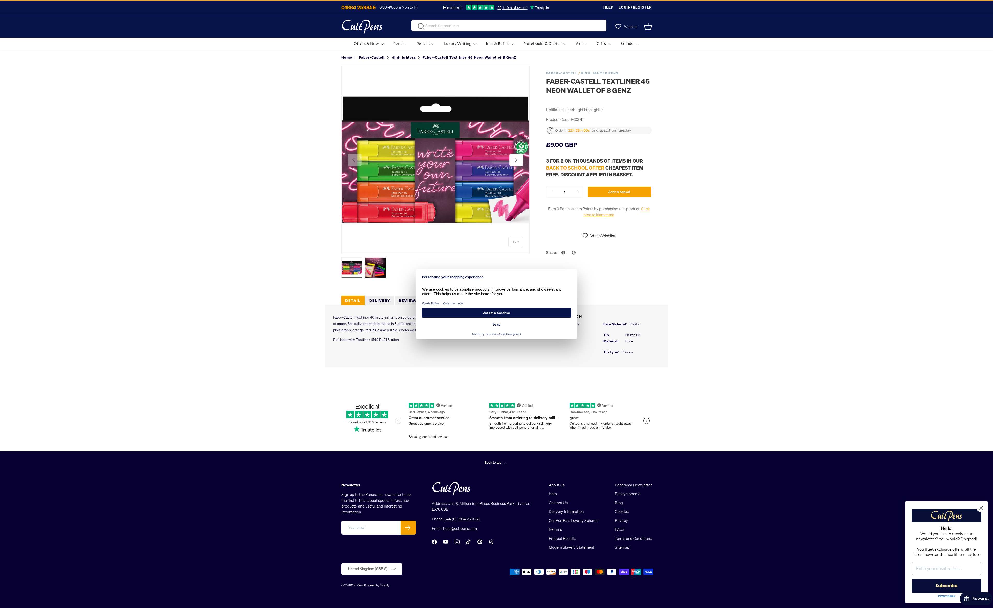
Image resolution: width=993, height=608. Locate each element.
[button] (648, 26)
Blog (619, 502)
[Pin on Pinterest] (574, 252)
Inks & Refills (497, 43)
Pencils (423, 43)
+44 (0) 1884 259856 (462, 518)
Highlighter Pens (600, 73)
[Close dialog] (981, 507)
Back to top (493, 462)
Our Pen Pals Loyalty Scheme (573, 520)
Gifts (601, 43)
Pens (397, 43)
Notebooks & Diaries (542, 43)
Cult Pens (357, 585)
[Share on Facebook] (564, 252)
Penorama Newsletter (633, 484)
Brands (626, 43)
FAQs (619, 529)
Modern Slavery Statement (571, 547)
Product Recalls (562, 538)
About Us (557, 484)
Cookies (622, 511)
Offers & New (366, 43)
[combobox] (508, 25)
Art (579, 43)
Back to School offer (575, 168)
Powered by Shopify (376, 585)
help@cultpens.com (460, 528)
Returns (555, 529)
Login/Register (635, 7)
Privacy (621, 520)
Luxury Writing (457, 43)
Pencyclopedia (628, 493)
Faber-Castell (562, 73)
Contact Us (558, 502)
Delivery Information (566, 511)
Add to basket (619, 192)
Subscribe (946, 586)
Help (608, 7)
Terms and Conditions (633, 538)
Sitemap (622, 547)
